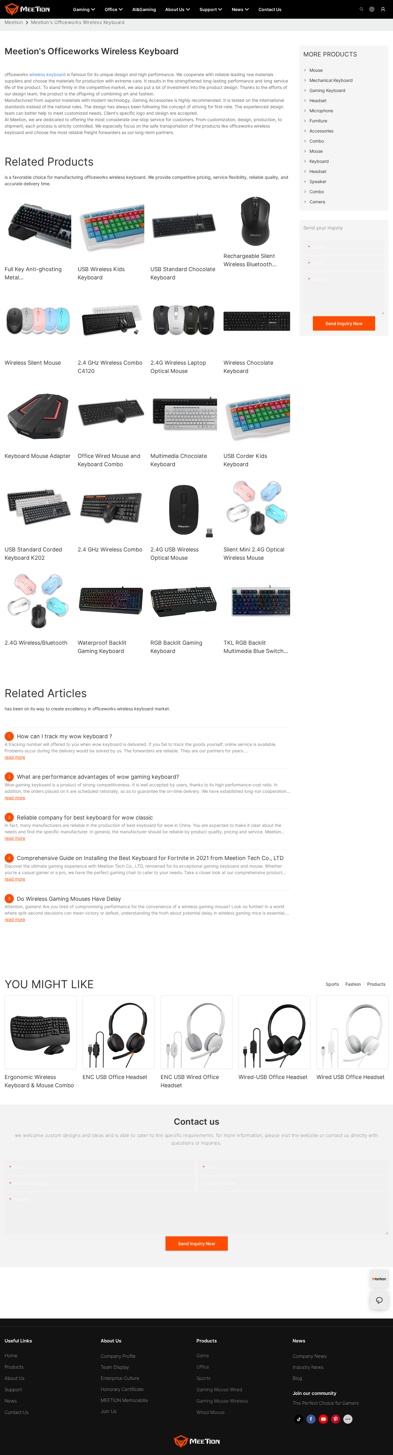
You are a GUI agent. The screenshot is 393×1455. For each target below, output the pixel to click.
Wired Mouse (210, 1412)
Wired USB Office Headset (351, 1077)
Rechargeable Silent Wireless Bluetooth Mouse (249, 260)
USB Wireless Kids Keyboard (101, 273)
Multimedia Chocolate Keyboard (178, 460)
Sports (332, 984)
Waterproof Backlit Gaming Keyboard (102, 646)
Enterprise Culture (120, 1378)
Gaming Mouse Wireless (222, 1401)
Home (11, 1355)
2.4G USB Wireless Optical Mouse (174, 553)
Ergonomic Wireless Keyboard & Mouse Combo (39, 1081)
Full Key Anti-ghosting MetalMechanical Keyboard (33, 274)
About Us (15, 1378)
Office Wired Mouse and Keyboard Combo (109, 460)
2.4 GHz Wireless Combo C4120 (110, 366)
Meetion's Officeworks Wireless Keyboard (78, 22)
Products (376, 984)
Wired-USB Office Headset (273, 1077)
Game (202, 1355)
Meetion (14, 22)
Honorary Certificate (122, 1389)
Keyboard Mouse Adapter (38, 456)
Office (202, 1367)
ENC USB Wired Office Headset (190, 1081)
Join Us (109, 1411)
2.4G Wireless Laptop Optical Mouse (178, 366)
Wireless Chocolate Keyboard (248, 366)
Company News (310, 1356)
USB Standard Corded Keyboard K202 (33, 553)
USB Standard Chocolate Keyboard (182, 273)
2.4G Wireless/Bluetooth (36, 642)
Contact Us (17, 1412)
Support (13, 1389)
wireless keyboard (47, 74)
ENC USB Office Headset (115, 1077)
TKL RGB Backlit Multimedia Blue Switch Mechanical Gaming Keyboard (254, 647)
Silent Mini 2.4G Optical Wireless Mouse (254, 553)
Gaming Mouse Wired (219, 1389)
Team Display (115, 1367)
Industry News (308, 1367)
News (11, 1401)
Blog (297, 1378)
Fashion (353, 984)
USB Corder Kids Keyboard (245, 460)
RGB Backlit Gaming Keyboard (176, 646)
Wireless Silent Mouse (33, 362)
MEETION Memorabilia (124, 1400)
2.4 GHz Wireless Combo (110, 549)
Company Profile (118, 1356)
